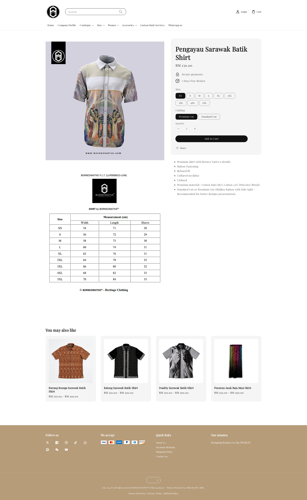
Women (112, 25)
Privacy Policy (155, 493)
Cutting (180, 110)
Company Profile (67, 25)
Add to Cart (212, 138)
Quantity (180, 123)
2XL (230, 95)
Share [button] (183, 147)
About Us (161, 442)
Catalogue (85, 25)
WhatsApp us (175, 25)
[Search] (121, 11)
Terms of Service (137, 493)
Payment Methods (165, 447)
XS (180, 95)
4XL (193, 102)
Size (178, 89)
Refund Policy (171, 493)
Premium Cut (186, 116)
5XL (204, 102)
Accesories (128, 25)
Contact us (162, 456)
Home (50, 25)
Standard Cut (209, 116)
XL (218, 95)
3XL (181, 102)
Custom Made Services (152, 25)
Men (99, 25)
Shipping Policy (164, 451)
